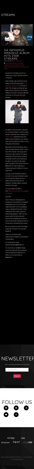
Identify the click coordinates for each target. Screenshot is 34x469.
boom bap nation (8, 65)
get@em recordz (7, 66)
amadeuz (10, 63)
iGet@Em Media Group (16, 60)
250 (6, 63)
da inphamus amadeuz (19, 65)
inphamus (14, 66)
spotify (27, 66)
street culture (9, 137)
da (12, 65)
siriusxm (23, 66)
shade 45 (19, 66)
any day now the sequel (17, 63)
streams (6, 68)
